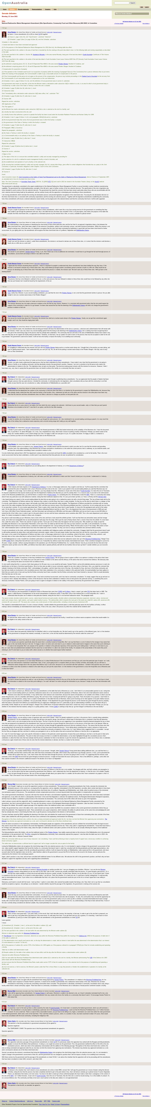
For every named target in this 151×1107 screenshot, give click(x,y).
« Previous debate (118, 23)
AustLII (97, 181)
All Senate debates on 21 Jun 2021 (132, 21)
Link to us (30, 1101)
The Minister (7, 936)
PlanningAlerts (65, 1104)
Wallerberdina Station (82, 230)
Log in (147, 7)
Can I (9, 293)
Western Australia (42, 869)
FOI (88, 591)
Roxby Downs (52, 494)
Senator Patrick (38, 446)
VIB (91, 957)
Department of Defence (76, 466)
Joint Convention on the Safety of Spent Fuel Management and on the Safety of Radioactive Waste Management (52, 177)
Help (55, 9)
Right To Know (55, 1104)
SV (39, 34)
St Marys (68, 591)
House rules (38, 1101)
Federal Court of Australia (89, 76)
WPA (64, 453)
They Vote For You (44, 1104)
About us (4, 1101)
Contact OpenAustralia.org (17, 1101)
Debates (12, 9)
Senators (47, 9)
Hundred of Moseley (39, 54)
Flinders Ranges (63, 64)
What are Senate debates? (123, 13)
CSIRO (8, 541)
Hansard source (57, 32)
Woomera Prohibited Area (92, 539)
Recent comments (23, 9)
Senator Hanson (30, 251)
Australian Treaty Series (28, 181)
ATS (49, 181)
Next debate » (146, 23)
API (45, 1101)
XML (48, 1101)
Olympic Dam (102, 497)
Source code (56, 1101)
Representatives (37, 9)
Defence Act (83, 936)
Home (4, 9)
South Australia (87, 54)
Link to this (49, 32)
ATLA (28, 834)
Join (141, 7)
